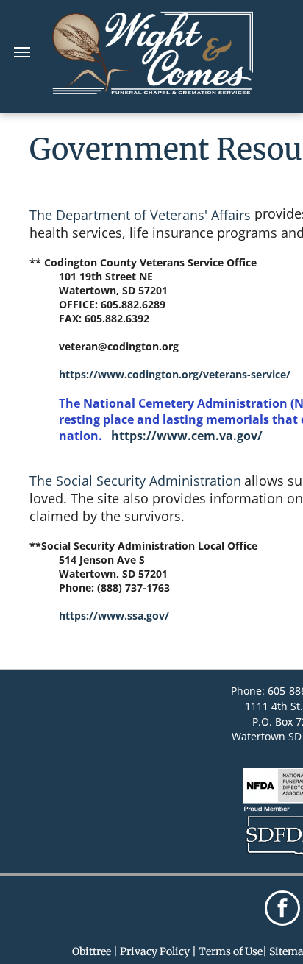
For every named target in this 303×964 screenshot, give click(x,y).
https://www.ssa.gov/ (114, 616)
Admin (53, 951)
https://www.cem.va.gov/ (185, 436)
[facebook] (282, 909)
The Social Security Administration (135, 480)
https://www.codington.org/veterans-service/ (174, 374)
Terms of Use (231, 951)
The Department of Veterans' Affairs (140, 215)
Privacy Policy (155, 951)
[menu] (22, 52)
